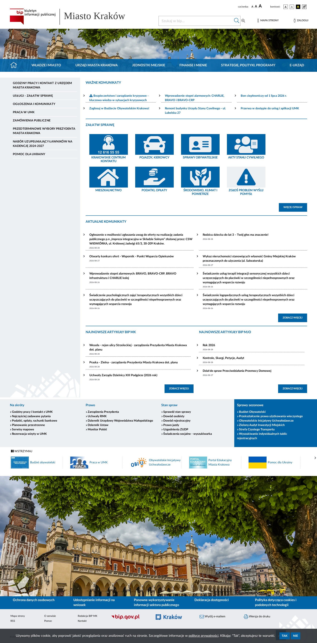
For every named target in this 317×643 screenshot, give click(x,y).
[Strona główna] (15, 65)
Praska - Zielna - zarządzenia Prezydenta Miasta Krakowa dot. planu (133, 362)
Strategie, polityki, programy (248, 65)
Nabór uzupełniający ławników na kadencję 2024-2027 (42, 143)
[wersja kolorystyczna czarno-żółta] (298, 7)
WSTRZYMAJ (23, 451)
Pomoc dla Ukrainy (29, 154)
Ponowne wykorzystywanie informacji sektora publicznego (156, 602)
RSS (12, 621)
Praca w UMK (24, 112)
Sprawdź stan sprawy (177, 411)
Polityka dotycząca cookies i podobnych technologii (275, 602)
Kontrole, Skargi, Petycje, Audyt (223, 358)
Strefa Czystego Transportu (257, 429)
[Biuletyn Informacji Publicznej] (130, 619)
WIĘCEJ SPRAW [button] (295, 207)
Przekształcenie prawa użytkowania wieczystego (271, 416)
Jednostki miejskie (148, 65)
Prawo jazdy (171, 425)
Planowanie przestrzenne (28, 425)
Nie (295, 635)
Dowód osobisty (173, 416)
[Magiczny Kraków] (174, 619)
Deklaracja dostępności (211, 600)
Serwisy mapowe (23, 429)
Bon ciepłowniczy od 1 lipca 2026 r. (264, 95)
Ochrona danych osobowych (33, 600)
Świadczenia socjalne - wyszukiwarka (187, 433)
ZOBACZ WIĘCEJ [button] (295, 317)
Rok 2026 (209, 345)
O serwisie (50, 616)
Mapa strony (17, 616)
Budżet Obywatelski (252, 411)
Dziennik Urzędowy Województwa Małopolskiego (120, 420)
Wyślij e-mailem (214, 616)
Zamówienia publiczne (31, 120)
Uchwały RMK (97, 416)
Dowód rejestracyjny (176, 420)
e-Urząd (297, 65)
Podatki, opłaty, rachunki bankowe (34, 420)
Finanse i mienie (193, 65)
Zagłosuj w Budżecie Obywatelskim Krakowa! (119, 108)
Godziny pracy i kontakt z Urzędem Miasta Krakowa (42, 85)
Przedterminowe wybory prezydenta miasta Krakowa (44, 131)
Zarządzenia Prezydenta (103, 411)
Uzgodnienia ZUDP (175, 429)
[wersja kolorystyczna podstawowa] (285, 7)
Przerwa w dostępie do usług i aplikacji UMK (270, 108)
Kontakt (82, 621)
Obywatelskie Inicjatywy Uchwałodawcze (266, 420)
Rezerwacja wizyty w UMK (29, 433)
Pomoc (48, 621)
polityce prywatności (203, 636)
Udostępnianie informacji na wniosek (94, 602)
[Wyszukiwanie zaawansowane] (243, 21)
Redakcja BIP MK (87, 616)
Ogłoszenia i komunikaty (34, 104)
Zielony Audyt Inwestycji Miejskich (262, 425)
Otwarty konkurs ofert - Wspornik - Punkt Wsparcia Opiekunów (131, 256)
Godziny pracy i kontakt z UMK (32, 411)
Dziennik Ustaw (98, 425)
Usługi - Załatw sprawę (33, 95)
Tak (284, 635)
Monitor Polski (97, 429)
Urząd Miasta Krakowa (96, 65)
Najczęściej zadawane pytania (31, 416)
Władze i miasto (46, 65)
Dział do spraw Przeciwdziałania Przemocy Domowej (237, 370)
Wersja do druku (259, 616)
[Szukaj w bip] (237, 21)
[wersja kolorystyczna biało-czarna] (292, 7)
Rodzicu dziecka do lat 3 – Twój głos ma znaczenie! (236, 234)
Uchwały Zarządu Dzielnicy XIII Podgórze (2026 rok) (123, 375)
